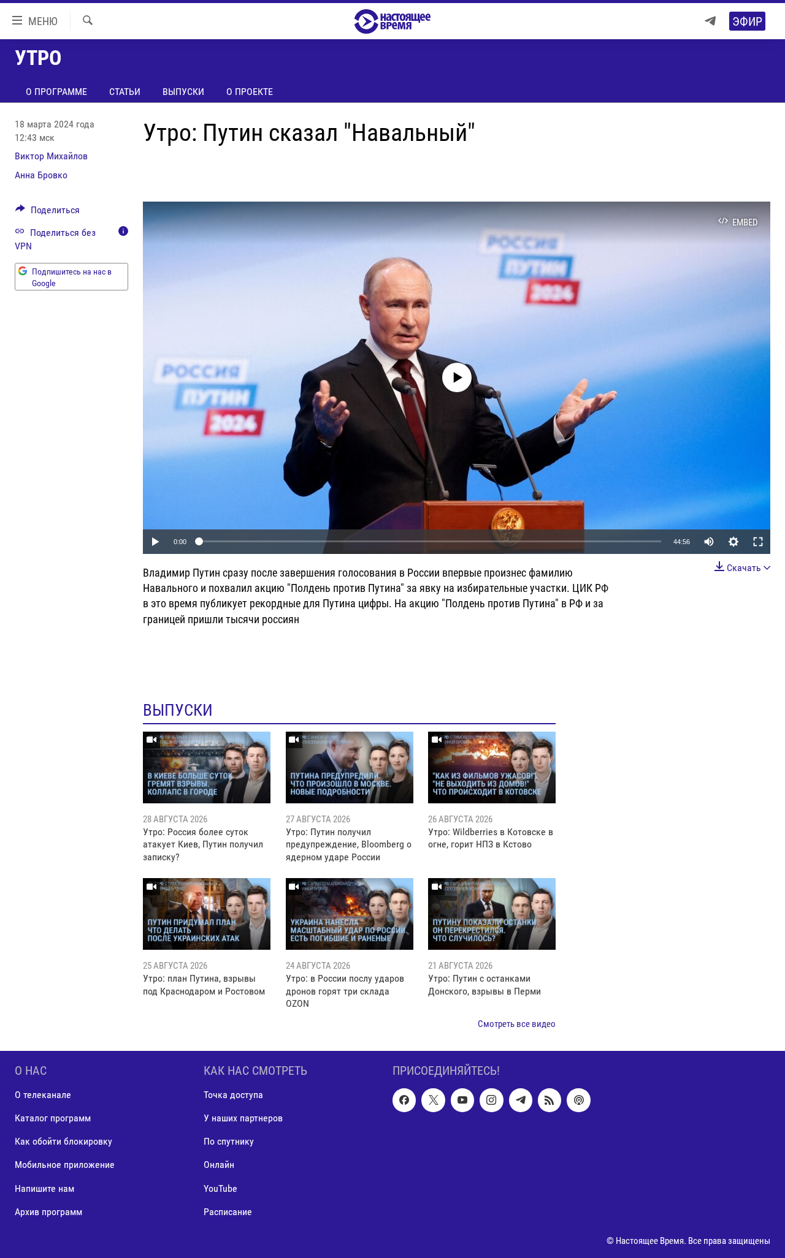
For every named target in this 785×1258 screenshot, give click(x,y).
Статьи (124, 91)
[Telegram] (710, 21)
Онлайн (219, 1164)
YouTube (220, 1188)
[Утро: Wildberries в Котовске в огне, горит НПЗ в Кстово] (492, 767)
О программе (56, 91)
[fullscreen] (758, 541)
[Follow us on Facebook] (404, 1100)
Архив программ (48, 1212)
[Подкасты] (578, 1100)
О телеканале (43, 1095)
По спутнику (229, 1141)
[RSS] (549, 1100)
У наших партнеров (243, 1118)
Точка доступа (233, 1095)
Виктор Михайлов (51, 156)
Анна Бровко (41, 175)
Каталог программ (53, 1118)
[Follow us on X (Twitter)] (433, 1100)
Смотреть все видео (517, 1023)
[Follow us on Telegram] (520, 1100)
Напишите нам (44, 1188)
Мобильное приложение (65, 1164)
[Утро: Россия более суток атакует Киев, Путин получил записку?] (206, 767)
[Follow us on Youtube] (462, 1100)
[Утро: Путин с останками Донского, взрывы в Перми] (492, 914)
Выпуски (183, 91)
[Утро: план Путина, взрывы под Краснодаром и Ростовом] (206, 914)
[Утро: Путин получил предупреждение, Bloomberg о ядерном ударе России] (349, 767)
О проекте (249, 91)
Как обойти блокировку (63, 1141)
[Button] (47, 213)
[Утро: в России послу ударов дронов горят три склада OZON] (349, 914)
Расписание (228, 1212)
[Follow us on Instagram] (491, 1100)
